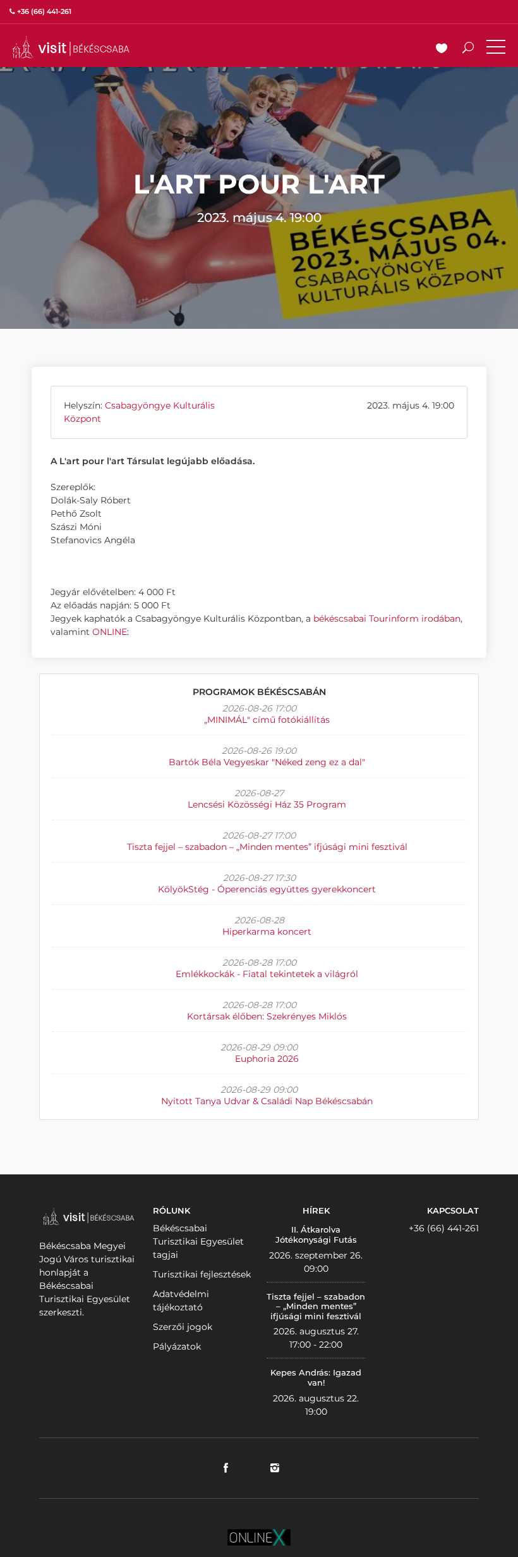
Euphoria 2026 (267, 1058)
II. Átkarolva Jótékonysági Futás (316, 1234)
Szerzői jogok (182, 1326)
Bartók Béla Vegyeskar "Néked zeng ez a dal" (267, 762)
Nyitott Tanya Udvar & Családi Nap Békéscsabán (267, 1101)
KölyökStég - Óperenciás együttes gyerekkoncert (267, 889)
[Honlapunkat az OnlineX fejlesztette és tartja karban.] (259, 1536)
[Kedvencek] (441, 49)
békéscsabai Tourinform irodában (387, 618)
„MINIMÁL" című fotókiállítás (267, 719)
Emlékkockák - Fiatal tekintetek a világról (267, 974)
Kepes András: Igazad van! (315, 1377)
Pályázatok (177, 1346)
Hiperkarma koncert (266, 931)
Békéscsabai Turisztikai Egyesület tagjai (198, 1241)
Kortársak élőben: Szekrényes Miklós (267, 1016)
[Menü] (495, 49)
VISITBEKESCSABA (71, 47)
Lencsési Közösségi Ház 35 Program (267, 804)
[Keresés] (468, 49)
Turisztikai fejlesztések (202, 1274)
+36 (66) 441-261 (444, 1228)
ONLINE (109, 631)
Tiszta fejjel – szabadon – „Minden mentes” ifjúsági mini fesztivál (267, 846)
